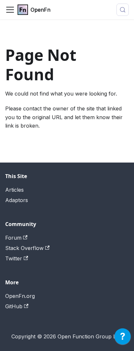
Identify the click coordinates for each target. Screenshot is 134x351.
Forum (13, 237)
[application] (122, 338)
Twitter (13, 258)
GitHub (13, 306)
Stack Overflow (24, 248)
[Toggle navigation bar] (10, 10)
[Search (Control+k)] (122, 10)
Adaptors (16, 200)
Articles (14, 190)
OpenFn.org (20, 296)
